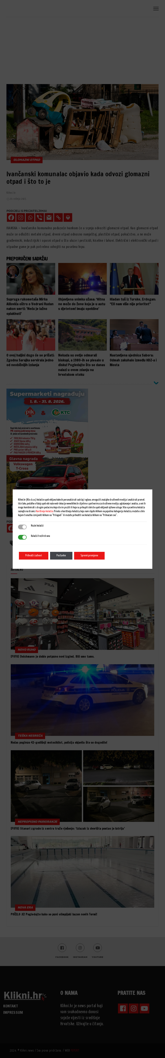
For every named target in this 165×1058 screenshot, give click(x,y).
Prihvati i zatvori (33, 555)
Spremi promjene (89, 555)
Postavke (61, 555)
